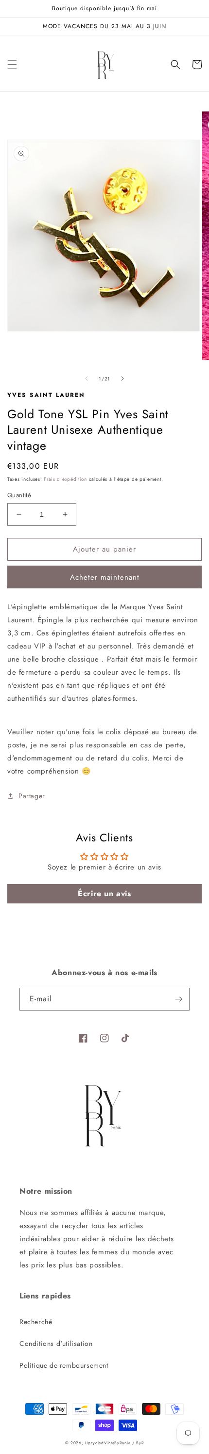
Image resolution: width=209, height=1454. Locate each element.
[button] (12, 64)
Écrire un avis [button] (104, 893)
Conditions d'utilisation (55, 1343)
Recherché (35, 1322)
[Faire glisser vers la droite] (122, 378)
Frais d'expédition (65, 479)
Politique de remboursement (63, 1365)
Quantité (19, 495)
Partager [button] (31, 796)
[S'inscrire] (178, 999)
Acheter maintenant (104, 577)
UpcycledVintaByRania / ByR (114, 1443)
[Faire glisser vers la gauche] (86, 378)
